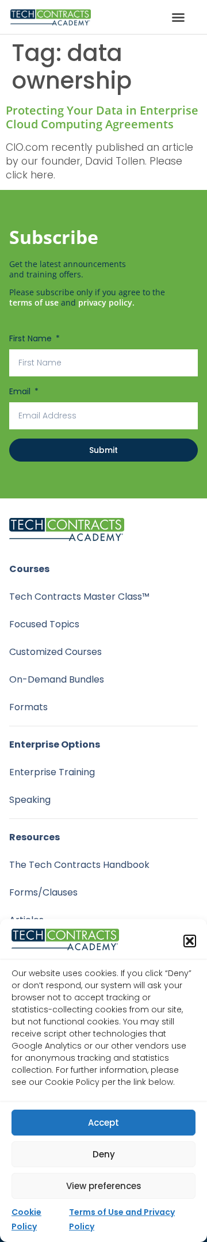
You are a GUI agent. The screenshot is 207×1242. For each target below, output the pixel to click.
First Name (31, 338)
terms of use (34, 302)
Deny (104, 1154)
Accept (103, 1123)
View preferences (103, 1186)
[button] (189, 941)
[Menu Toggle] (178, 17)
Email (21, 391)
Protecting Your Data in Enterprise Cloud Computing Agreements (102, 117)
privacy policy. (106, 302)
